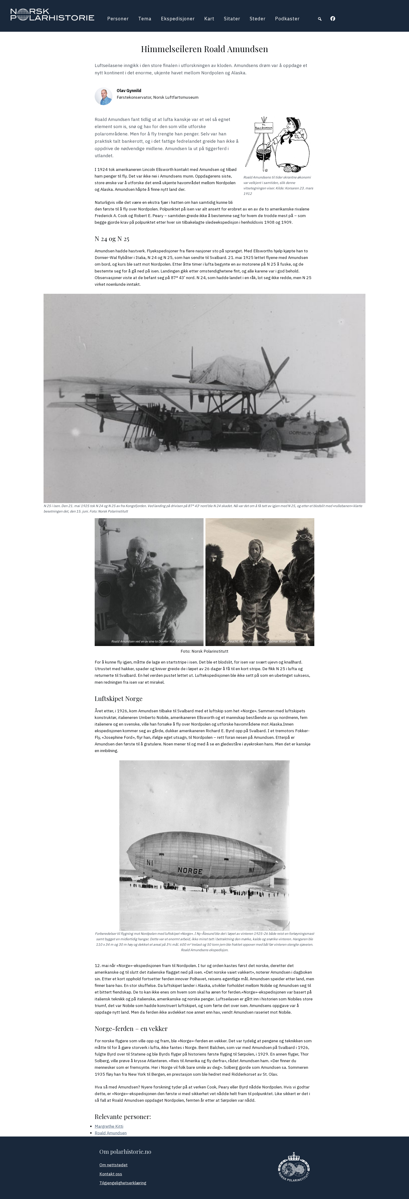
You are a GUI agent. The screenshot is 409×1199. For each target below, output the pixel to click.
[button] (319, 18)
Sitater (232, 18)
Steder (258, 18)
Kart (209, 18)
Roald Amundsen (111, 1133)
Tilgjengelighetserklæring (122, 1183)
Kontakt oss (110, 1174)
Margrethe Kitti (109, 1126)
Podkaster (287, 18)
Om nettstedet (113, 1165)
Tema (144, 18)
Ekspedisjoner (178, 18)
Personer (118, 18)
